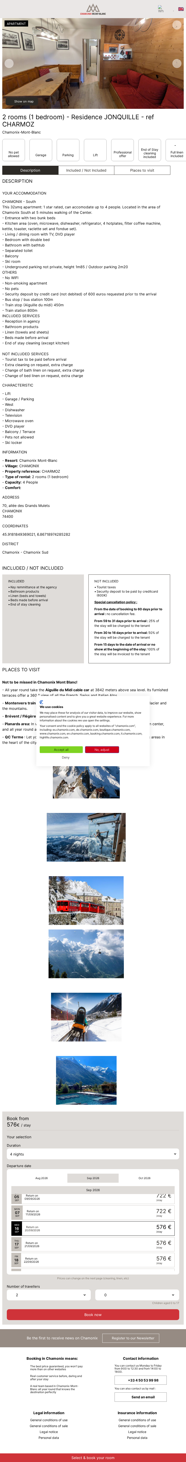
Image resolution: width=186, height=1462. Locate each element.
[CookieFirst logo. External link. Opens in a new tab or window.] (41, 702)
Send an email (143, 1397)
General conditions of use (49, 1420)
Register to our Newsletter (132, 1338)
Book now (93, 1314)
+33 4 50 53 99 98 (143, 1380)
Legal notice (49, 1432)
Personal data (49, 1438)
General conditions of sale (49, 1426)
